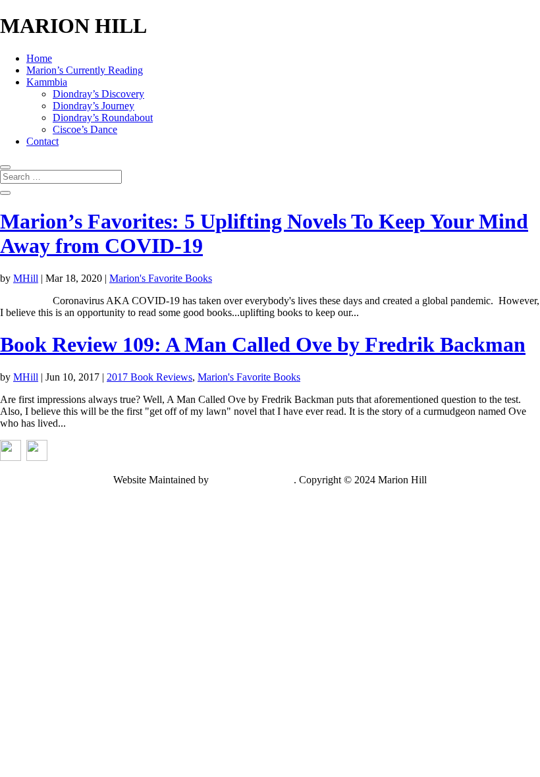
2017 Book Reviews (149, 377)
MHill (25, 278)
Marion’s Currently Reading (84, 70)
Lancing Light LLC (252, 479)
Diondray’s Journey (93, 105)
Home (39, 58)
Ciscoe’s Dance (85, 129)
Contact (42, 141)
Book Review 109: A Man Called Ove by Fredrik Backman (263, 344)
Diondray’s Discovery (98, 93)
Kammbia (46, 82)
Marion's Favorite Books (160, 278)
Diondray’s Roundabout (103, 117)
